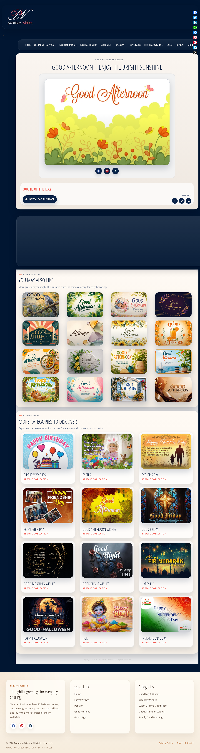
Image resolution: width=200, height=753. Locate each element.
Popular (180, 44)
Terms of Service (185, 743)
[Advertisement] (124, 15)
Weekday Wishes (148, 699)
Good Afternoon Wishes (152, 711)
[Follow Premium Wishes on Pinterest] (107, 171)
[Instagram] (30, 725)
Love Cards (135, 44)
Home (28, 44)
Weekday (120, 44)
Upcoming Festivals (44, 44)
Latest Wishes (81, 699)
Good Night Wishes (149, 693)
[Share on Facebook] (175, 201)
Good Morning (67, 44)
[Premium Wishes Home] (20, 16)
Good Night (106, 44)
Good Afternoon (88, 44)
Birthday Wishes (153, 44)
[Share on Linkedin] (188, 201)
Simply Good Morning (150, 717)
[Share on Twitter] (182, 201)
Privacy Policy (166, 743)
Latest (169, 44)
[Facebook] (13, 725)
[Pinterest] (22, 725)
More (191, 44)
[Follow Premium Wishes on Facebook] (98, 171)
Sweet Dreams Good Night (153, 705)
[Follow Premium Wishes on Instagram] (115, 171)
